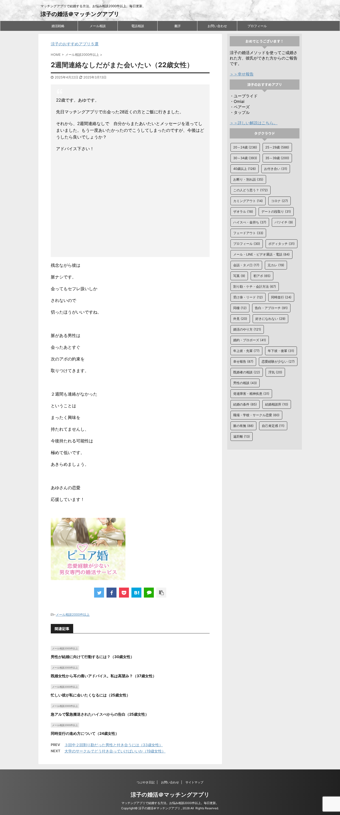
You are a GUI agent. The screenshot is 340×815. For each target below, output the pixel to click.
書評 (177, 26)
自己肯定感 (273, 426)
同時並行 (281, 297)
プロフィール (257, 26)
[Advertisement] (130, 205)
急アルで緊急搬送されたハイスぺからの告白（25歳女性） (100, 714)
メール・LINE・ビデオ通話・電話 (261, 254)
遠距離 (241, 436)
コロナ (279, 201)
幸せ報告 (243, 361)
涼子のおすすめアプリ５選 (75, 43)
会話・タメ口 (246, 265)
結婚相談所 (276, 404)
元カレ (276, 265)
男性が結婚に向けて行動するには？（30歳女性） (92, 656)
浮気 (275, 372)
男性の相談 (245, 383)
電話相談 (137, 26)
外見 (240, 319)
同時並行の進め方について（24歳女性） (85, 733)
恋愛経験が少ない (278, 361)
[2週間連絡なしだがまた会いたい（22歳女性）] (136, 593)
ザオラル (243, 211)
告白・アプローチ (271, 308)
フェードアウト (248, 233)
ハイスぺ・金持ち (249, 222)
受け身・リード (248, 297)
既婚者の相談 (246, 372)
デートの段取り (276, 211)
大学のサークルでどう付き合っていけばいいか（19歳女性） (115, 751)
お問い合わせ (217, 26)
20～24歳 (245, 147)
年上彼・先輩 (246, 351)
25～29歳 (277, 147)
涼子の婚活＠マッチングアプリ (80, 14)
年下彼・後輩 (281, 351)
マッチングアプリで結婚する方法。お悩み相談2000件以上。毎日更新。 (170, 803)
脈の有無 (243, 426)
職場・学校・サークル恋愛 (256, 415)
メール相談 (98, 26)
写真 (239, 276)
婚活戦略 (58, 26)
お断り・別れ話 (248, 179)
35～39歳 (277, 158)
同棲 (240, 308)
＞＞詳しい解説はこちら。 (254, 122)
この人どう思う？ (250, 190)
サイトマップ (194, 782)
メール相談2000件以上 (73, 614)
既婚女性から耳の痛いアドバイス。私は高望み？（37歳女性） (103, 676)
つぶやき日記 (146, 782)
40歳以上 (244, 169)
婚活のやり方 (247, 329)
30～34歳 (245, 158)
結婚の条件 (245, 404)
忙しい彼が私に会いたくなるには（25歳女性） (90, 695)
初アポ (262, 276)
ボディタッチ (281, 244)
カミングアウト (248, 201)
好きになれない (270, 319)
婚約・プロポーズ (249, 340)
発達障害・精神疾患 (251, 394)
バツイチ (284, 222)
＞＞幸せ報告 (242, 73)
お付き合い (275, 169)
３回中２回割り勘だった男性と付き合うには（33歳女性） (113, 745)
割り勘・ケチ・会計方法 (254, 286)
